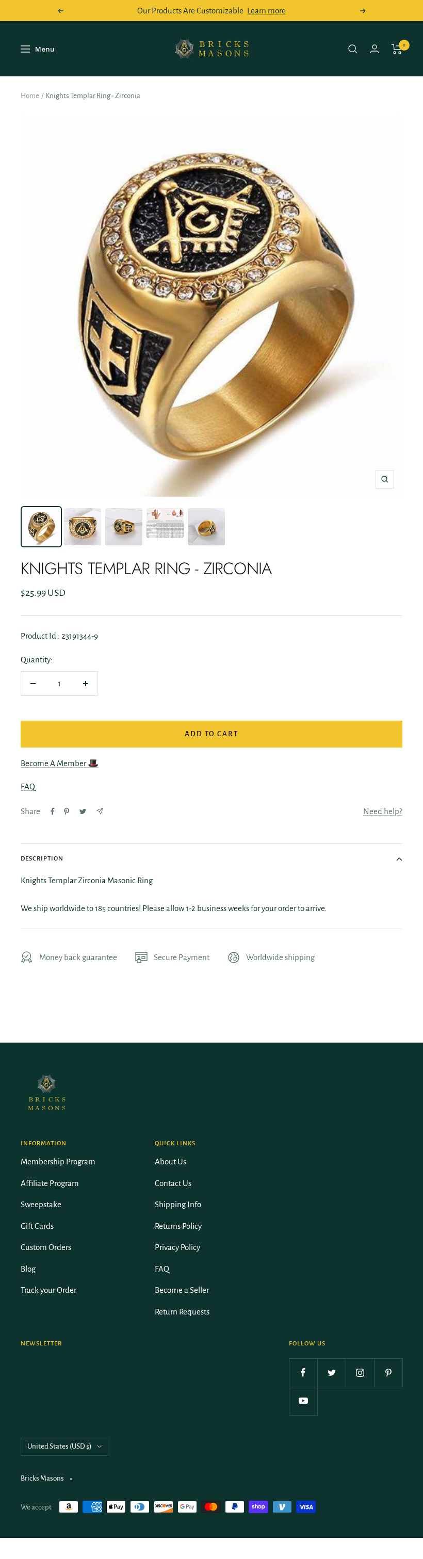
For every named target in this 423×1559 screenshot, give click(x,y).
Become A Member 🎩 (60, 763)
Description (42, 858)
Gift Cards (37, 1226)
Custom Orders (46, 1247)
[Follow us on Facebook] (303, 1372)
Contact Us (173, 1183)
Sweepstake (41, 1204)
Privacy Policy (177, 1247)
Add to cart (211, 734)
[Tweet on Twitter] (82, 811)
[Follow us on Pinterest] (388, 1372)
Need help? (382, 811)
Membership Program (58, 1161)
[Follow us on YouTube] (303, 1401)
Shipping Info (178, 1204)
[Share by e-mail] (99, 811)
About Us (170, 1161)
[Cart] (397, 49)
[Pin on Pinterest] (66, 811)
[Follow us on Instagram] (360, 1372)
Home (30, 96)
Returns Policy (178, 1226)
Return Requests (182, 1311)
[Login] (374, 48)
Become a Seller (182, 1290)
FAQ (28, 786)
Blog (28, 1268)
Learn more (266, 10)
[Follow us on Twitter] (331, 1372)
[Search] (352, 49)
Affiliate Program (50, 1183)
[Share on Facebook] (53, 811)
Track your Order (48, 1290)
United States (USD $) (59, 1446)
